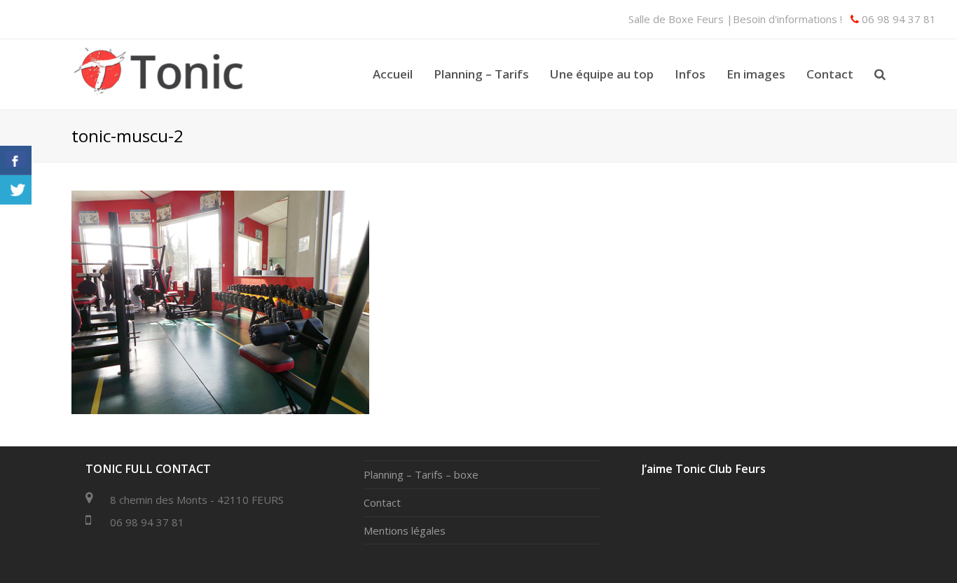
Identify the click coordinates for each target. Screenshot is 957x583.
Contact (382, 502)
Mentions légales (405, 530)
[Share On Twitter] (16, 190)
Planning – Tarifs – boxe (421, 474)
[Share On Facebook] (16, 160)
